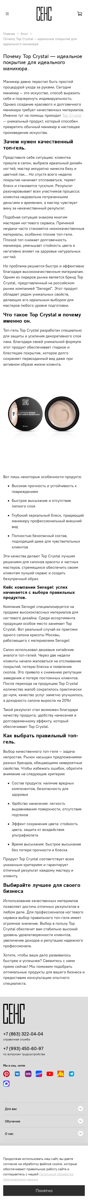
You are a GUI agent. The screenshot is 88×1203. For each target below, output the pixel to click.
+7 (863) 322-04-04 (23, 1034)
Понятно (44, 1190)
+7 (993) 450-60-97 (23, 1048)
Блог (24, 33)
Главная (9, 33)
